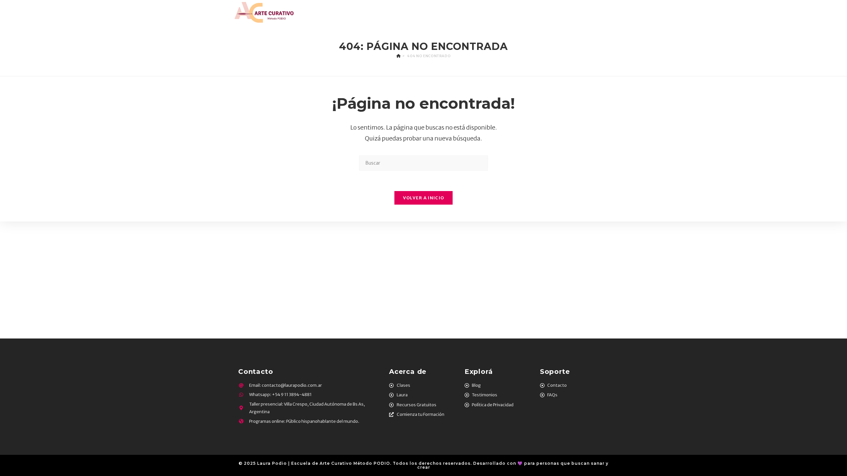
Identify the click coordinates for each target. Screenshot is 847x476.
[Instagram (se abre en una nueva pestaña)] (599, 12)
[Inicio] (398, 56)
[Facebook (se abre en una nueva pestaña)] (589, 12)
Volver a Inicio (423, 198)
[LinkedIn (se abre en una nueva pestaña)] (609, 12)
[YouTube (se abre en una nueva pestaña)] (619, 12)
